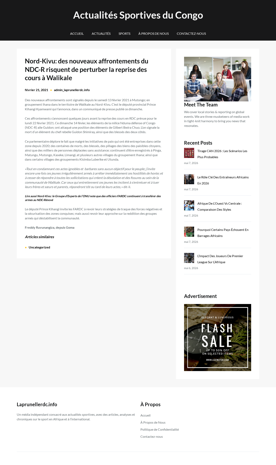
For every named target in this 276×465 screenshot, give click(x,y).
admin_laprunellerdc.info (72, 90)
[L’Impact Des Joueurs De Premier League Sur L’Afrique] (189, 259)
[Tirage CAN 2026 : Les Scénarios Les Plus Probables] (189, 154)
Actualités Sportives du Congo (138, 15)
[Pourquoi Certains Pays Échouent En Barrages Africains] (189, 233)
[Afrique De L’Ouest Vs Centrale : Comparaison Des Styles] (189, 206)
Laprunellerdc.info (37, 404)
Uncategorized (39, 247)
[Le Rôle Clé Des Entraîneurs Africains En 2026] (189, 180)
